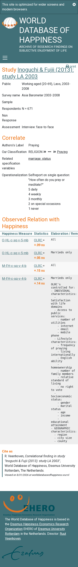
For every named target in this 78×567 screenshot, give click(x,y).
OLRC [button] (38, 240)
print (72, 66)
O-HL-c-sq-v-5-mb (15, 240)
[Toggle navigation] (5, 58)
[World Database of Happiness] (9, 33)
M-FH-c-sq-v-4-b (14, 266)
